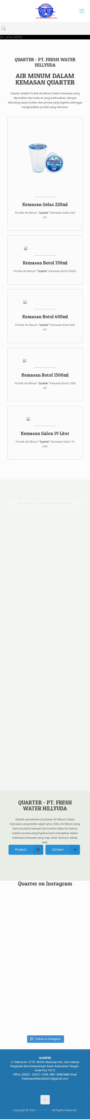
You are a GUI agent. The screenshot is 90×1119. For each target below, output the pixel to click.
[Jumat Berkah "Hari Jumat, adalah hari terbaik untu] (19, 995)
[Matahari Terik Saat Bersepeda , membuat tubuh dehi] (71, 931)
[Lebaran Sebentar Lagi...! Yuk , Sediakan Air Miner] (71, 988)
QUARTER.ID (43, 1110)
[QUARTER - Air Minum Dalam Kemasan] (45, 11)
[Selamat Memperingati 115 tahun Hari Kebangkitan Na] (19, 920)
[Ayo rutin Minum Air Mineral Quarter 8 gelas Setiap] (45, 1000)
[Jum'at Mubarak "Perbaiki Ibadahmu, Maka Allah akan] (45, 926)
